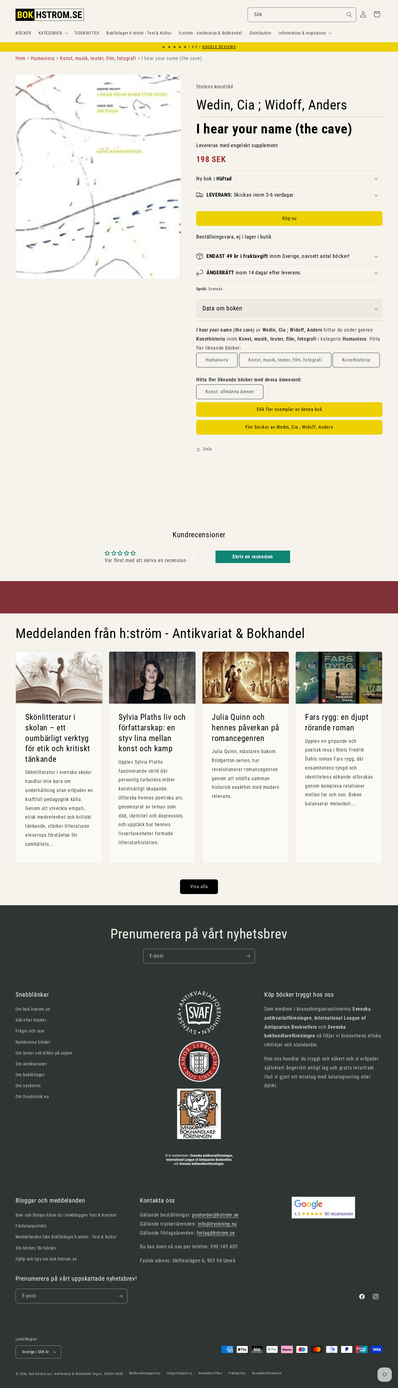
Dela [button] (207, 448)
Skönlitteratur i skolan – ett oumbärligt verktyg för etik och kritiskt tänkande (57, 738)
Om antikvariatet (31, 1063)
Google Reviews (219, 47)
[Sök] (349, 14)
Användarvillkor (210, 1373)
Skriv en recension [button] (252, 557)
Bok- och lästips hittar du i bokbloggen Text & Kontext (66, 1215)
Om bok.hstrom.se (33, 1009)
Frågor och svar (30, 1030)
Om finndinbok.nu (32, 1096)
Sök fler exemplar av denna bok (289, 409)
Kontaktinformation (267, 1373)
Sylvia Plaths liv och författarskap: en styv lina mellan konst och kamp (152, 733)
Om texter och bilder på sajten (44, 1052)
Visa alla (199, 886)
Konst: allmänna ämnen (230, 391)
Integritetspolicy (179, 1373)
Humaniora (217, 360)
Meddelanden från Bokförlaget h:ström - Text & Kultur (66, 1236)
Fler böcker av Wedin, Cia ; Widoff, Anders (289, 427)
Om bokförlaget (30, 1074)
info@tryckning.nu (217, 1224)
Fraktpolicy (237, 1373)
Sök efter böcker (31, 1020)
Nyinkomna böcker (33, 1042)
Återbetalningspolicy (145, 1373)
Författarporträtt (31, 1225)
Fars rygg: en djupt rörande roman (337, 723)
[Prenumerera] (248, 956)
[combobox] (302, 15)
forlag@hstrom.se (216, 1233)
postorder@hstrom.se (215, 1215)
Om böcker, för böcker (36, 1248)
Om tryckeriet (28, 1085)
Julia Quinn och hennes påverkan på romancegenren (245, 728)
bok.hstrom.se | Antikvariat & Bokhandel (60, 1374)
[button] (53, 33)
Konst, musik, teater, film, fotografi (285, 360)
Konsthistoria (356, 360)
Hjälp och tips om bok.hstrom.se (46, 1258)
